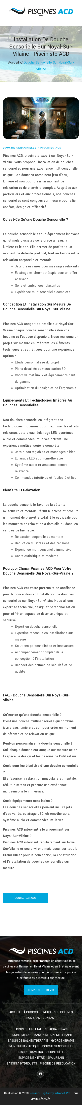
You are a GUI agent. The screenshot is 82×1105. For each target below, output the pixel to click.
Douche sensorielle (57, 1046)
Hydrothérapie (62, 1041)
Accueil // (16, 62)
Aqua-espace (58, 1029)
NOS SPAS (33, 1018)
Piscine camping (30, 1052)
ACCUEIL (15, 1012)
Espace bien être (31, 1058)
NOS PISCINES (63, 1012)
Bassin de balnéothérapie (28, 1041)
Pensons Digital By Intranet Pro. (50, 1093)
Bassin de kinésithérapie (53, 1035)
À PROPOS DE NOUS (37, 1012)
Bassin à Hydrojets (22, 1063)
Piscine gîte (55, 1052)
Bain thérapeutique (24, 1046)
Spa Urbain (55, 1058)
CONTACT (49, 1018)
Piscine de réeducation (57, 1063)
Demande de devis (41, 990)
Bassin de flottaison (30, 1029)
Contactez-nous (25, 898)
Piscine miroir (20, 1035)
